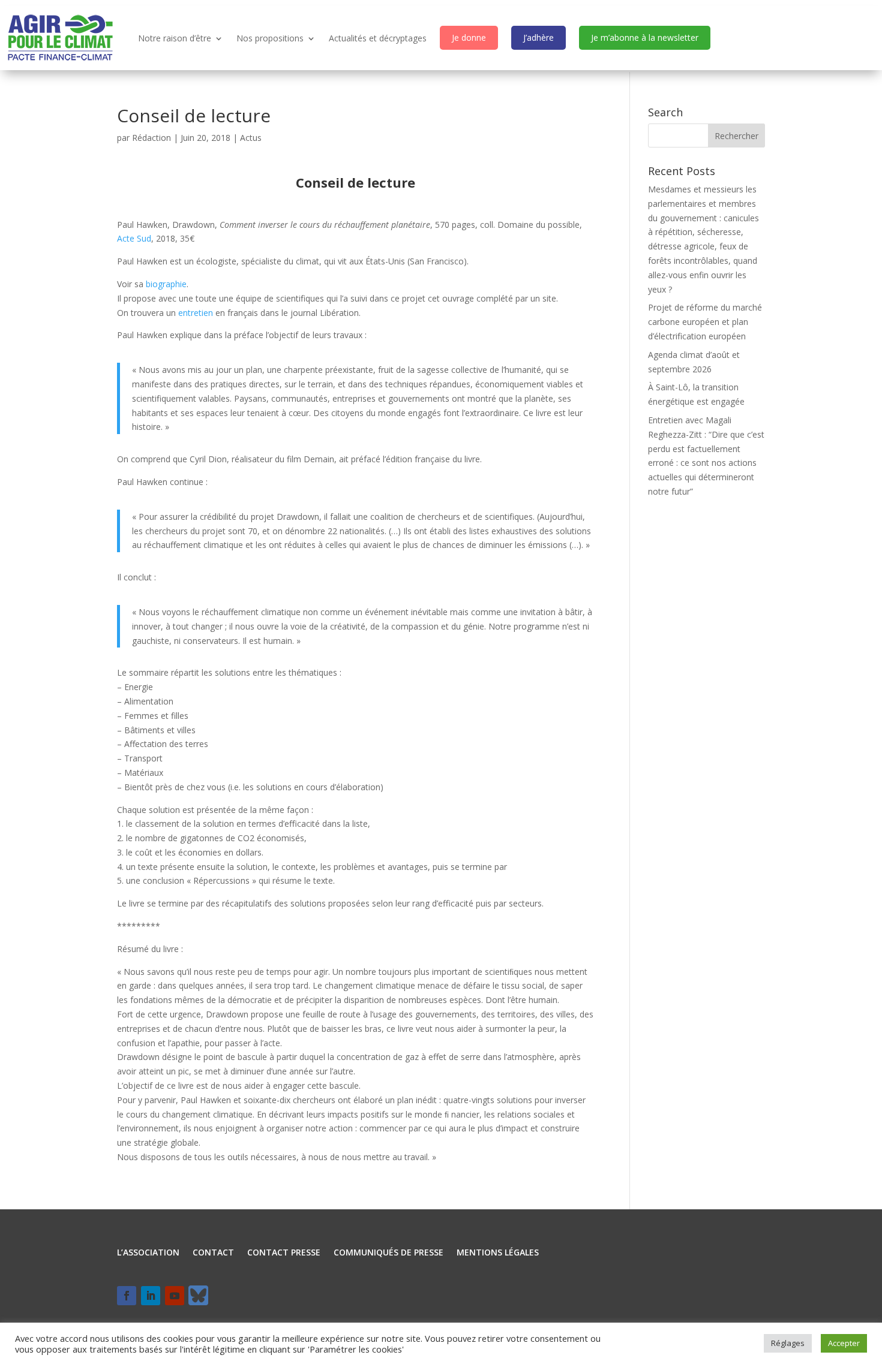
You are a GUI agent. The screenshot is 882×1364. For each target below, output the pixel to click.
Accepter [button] (844, 1343)
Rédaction (151, 137)
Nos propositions (270, 38)
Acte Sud (134, 238)
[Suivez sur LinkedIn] (150, 1295)
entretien (195, 312)
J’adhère (538, 37)
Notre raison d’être (174, 38)
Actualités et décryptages (378, 38)
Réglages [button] (788, 1343)
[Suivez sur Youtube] (174, 1295)
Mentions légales (498, 1253)
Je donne (469, 37)
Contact (213, 1253)
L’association (148, 1253)
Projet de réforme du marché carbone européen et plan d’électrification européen (705, 322)
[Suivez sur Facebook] (126, 1295)
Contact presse (283, 1253)
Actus (251, 137)
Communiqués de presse (388, 1253)
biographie (166, 284)
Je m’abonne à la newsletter (644, 37)
